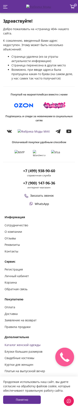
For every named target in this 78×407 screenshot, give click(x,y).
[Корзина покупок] (72, 7)
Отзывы (10, 238)
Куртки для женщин (19, 365)
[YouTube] (68, 131)
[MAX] (34, 131)
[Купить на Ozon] (23, 105)
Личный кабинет (17, 276)
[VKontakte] (9, 131)
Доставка (11, 314)
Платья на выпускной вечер (25, 371)
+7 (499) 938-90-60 (39, 170)
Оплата (10, 307)
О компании (13, 232)
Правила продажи (18, 327)
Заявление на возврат (21, 320)
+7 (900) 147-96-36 (39, 182)
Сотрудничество (16, 225)
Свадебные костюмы (19, 358)
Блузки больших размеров (23, 351)
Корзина (11, 282)
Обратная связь (16, 289)
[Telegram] (58, 131)
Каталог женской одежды (23, 345)
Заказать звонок (42, 195)
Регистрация (14, 269)
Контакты (11, 251)
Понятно (22, 400)
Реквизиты (12, 245)
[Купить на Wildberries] (54, 105)
